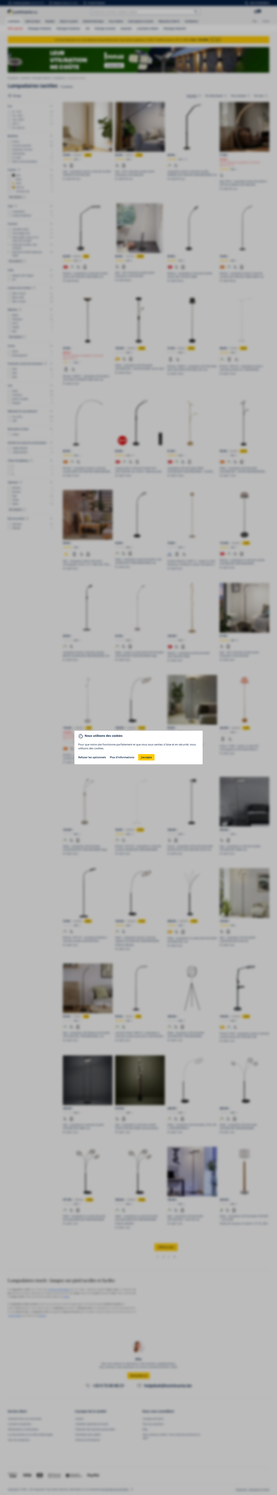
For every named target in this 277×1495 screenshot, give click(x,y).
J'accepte (146, 757)
